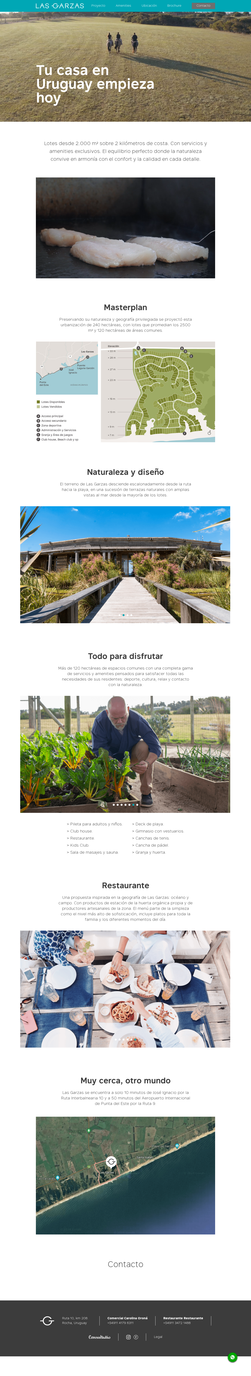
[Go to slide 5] (129, 805)
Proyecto (98, 5)
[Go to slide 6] (133, 805)
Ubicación (149, 5)
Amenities (123, 5)
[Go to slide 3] (127, 615)
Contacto (203, 5)
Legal (158, 1337)
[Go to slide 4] (131, 615)
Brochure (174, 5)
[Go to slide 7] (137, 805)
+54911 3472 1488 (177, 1323)
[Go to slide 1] (120, 615)
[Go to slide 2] (124, 615)
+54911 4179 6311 (120, 1323)
